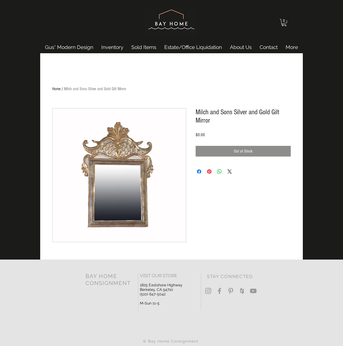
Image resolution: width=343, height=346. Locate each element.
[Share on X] (229, 171)
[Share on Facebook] (199, 171)
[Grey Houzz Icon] (242, 291)
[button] (284, 22)
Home (56, 88)
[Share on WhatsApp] (219, 171)
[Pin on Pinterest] (209, 171)
